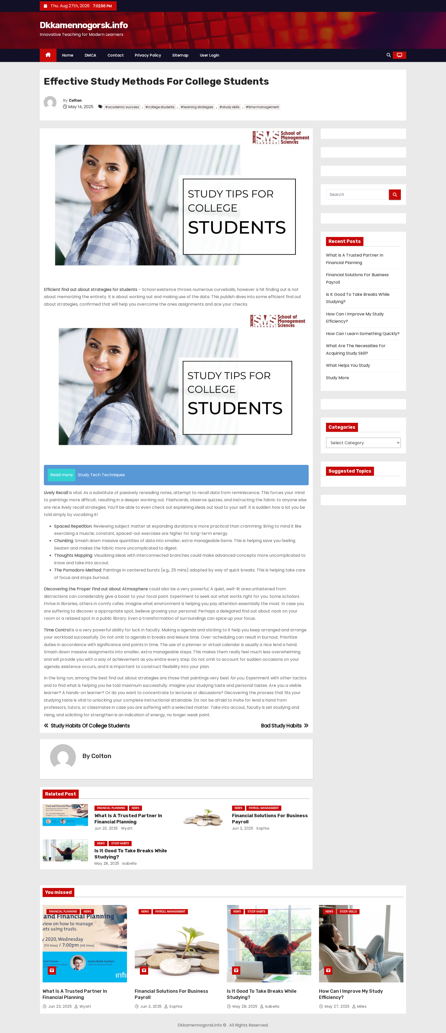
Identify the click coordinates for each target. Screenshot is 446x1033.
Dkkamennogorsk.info (84, 25)
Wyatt (126, 828)
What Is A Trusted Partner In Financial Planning (128, 819)
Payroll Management (264, 808)
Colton (75, 100)
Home (68, 55)
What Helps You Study (348, 365)
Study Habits (120, 843)
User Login (209, 55)
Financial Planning (111, 808)
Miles (361, 1006)
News (135, 808)
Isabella (129, 863)
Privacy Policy (148, 55)
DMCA (90, 55)
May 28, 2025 (106, 863)
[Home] (48, 55)
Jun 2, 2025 (242, 828)
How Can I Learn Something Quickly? (363, 334)
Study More (337, 378)
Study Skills (348, 911)
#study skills (229, 107)
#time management (262, 107)
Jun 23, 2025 (106, 828)
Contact (116, 55)
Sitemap (180, 55)
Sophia (262, 828)
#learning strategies (197, 107)
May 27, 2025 (338, 1006)
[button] (389, 55)
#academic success (122, 107)
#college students (159, 107)
